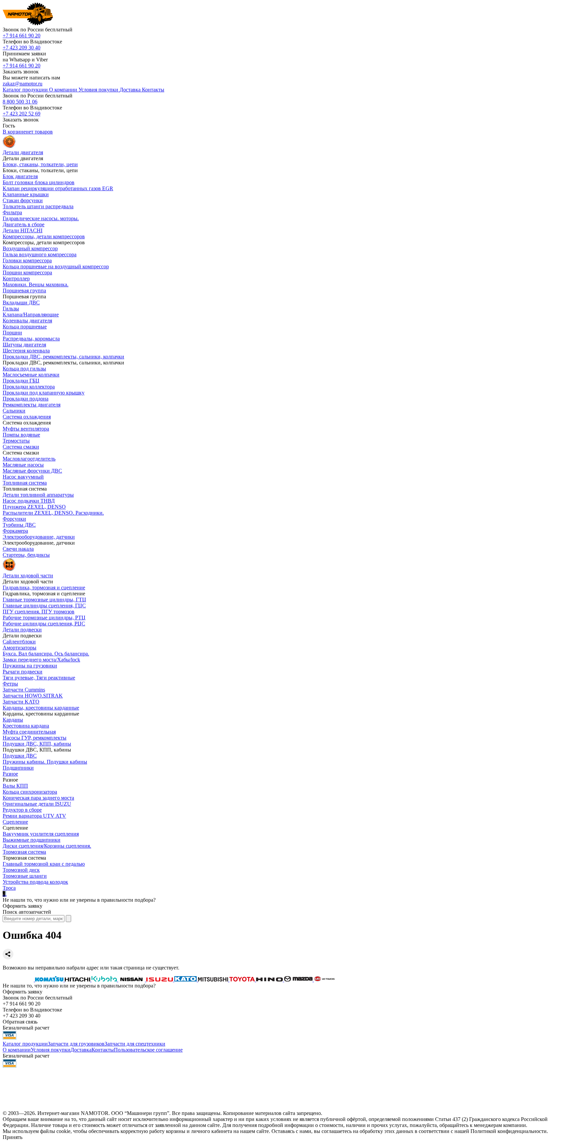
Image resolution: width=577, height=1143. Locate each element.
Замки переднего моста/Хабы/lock (41, 659)
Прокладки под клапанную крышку (43, 392)
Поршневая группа (24, 290)
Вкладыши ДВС (21, 302)
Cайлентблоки (19, 641)
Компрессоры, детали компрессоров (44, 236)
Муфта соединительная (29, 732)
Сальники (14, 410)
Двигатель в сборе (23, 224)
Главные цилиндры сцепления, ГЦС (44, 605)
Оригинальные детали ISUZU (37, 804)
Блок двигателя (20, 176)
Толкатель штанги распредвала (38, 206)
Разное (10, 774)
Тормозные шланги (25, 876)
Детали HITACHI (22, 230)
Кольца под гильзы (24, 368)
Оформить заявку (22, 906)
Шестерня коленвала (26, 350)
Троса (9, 888)
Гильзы (11, 308)
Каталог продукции (25, 1044)
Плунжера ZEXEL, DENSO (34, 507)
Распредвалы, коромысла (31, 338)
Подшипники (18, 768)
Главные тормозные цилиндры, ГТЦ (44, 599)
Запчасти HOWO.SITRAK (33, 695)
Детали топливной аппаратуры (38, 495)
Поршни (12, 332)
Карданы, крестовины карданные (41, 707)
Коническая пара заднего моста (38, 798)
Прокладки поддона (25, 398)
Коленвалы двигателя (27, 320)
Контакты (102, 1050)
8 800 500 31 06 (20, 101)
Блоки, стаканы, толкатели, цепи (40, 164)
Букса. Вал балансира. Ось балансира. (46, 653)
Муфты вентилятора (26, 429)
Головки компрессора (27, 260)
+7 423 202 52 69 (21, 113)
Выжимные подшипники (31, 840)
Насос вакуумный (23, 477)
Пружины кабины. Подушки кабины (45, 762)
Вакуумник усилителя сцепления (41, 834)
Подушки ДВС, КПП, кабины (37, 744)
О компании (17, 1050)
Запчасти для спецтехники (135, 1044)
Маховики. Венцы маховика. (35, 284)
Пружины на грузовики (30, 665)
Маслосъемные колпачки (31, 374)
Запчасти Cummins (24, 689)
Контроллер (16, 278)
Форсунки (14, 519)
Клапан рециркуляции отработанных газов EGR (58, 188)
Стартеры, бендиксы (26, 555)
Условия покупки (50, 1050)
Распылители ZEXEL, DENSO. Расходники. (53, 513)
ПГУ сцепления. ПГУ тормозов (38, 611)
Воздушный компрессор (30, 248)
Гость (9, 125)
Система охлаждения (27, 416)
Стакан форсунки (23, 200)
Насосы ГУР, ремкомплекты (34, 738)
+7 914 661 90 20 (21, 35)
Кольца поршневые (25, 326)
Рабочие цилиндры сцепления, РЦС (44, 623)
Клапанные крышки (26, 194)
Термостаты (16, 441)
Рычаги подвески (22, 671)
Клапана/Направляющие (31, 314)
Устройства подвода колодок (35, 882)
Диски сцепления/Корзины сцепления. (47, 846)
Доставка (80, 1050)
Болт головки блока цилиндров (38, 182)
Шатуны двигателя (24, 344)
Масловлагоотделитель (29, 459)
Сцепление (15, 822)
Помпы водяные (21, 435)
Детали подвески (22, 629)
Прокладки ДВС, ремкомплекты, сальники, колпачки (63, 356)
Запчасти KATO (21, 701)
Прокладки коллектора (29, 386)
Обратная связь (20, 1022)
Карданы (13, 720)
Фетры (10, 683)
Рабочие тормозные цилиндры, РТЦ (44, 617)
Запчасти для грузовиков (76, 1044)
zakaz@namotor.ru (22, 83)
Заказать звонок (21, 71)
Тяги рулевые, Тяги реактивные (39, 677)
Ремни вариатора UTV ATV (34, 816)
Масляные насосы (23, 465)
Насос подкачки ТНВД (29, 501)
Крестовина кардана (26, 726)
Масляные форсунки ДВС (32, 471)
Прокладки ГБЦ (21, 380)
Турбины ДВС (19, 525)
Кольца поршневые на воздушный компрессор (56, 266)
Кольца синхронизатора (30, 792)
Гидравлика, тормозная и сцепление (44, 587)
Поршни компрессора (27, 272)
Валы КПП (15, 786)
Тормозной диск (21, 870)
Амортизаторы (19, 647)
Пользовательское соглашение (148, 1050)
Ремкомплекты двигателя (31, 404)
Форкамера (15, 531)
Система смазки (21, 447)
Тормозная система (24, 852)
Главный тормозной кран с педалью (44, 864)
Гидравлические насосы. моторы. (41, 218)
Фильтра (12, 212)
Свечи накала (18, 549)
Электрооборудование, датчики (39, 537)
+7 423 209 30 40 (21, 47)
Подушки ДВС (20, 756)
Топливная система (25, 483)
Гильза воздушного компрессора (39, 254)
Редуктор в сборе (22, 810)
